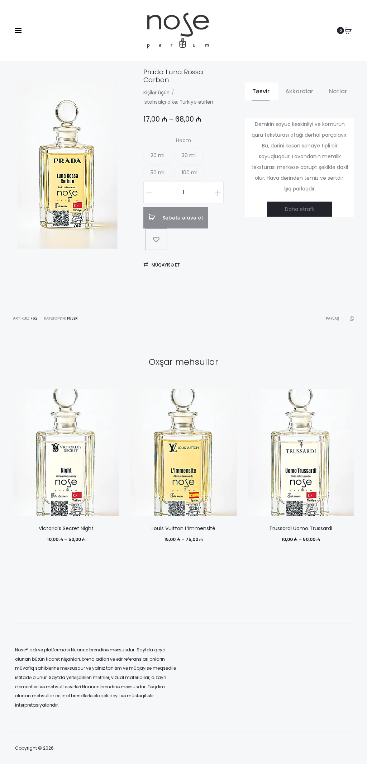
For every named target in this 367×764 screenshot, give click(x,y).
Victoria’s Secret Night (66, 528)
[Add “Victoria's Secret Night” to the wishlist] (110, 398)
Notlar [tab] (338, 91)
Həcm (183, 140)
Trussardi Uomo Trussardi (300, 528)
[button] (157, 155)
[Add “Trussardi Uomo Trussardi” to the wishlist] (345, 398)
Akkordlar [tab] (299, 91)
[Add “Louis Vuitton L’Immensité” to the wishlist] (228, 398)
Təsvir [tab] (261, 91)
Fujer (72, 318)
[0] (348, 30)
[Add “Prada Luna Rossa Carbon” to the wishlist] (156, 239)
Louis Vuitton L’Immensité (183, 528)
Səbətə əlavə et (182, 217)
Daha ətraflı (299, 209)
